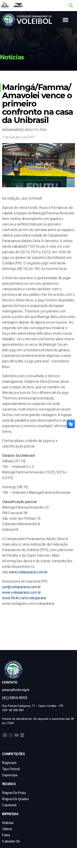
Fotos (6, 835)
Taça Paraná (11, 769)
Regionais (9, 763)
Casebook (9, 805)
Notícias (8, 823)
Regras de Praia (14, 793)
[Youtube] (16, 735)
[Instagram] (11, 735)
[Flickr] (22, 735)
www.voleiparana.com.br (21, 592)
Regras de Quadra (15, 799)
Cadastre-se (11, 841)
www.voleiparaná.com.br (28, 572)
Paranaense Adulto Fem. (24, 130)
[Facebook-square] (5, 735)
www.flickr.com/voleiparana (24, 598)
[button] (70, 5)
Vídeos (7, 829)
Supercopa (10, 775)
